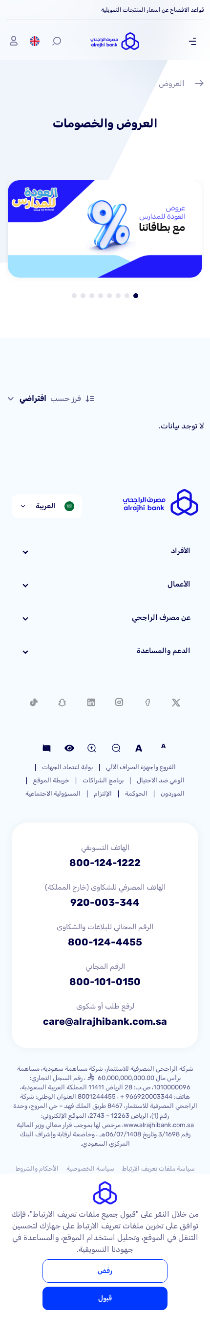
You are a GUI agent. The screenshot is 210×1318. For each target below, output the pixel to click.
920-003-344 (105, 902)
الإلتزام (103, 793)
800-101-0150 (105, 982)
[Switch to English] (34, 41)
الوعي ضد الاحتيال (161, 780)
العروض (172, 83)
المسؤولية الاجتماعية (53, 793)
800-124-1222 (105, 863)
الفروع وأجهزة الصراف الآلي (141, 767)
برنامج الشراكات (103, 780)
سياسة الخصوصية (90, 1168)
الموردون (173, 793)
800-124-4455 (105, 942)
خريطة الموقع (51, 780)
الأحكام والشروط (37, 1168)
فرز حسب (50, 398)
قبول (105, 1298)
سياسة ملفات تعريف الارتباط (158, 1168)
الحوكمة (136, 793)
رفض (105, 1271)
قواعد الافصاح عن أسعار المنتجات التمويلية (152, 9)
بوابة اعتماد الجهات (67, 767)
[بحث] (56, 41)
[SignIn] (13, 41)
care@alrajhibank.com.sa (105, 1021)
